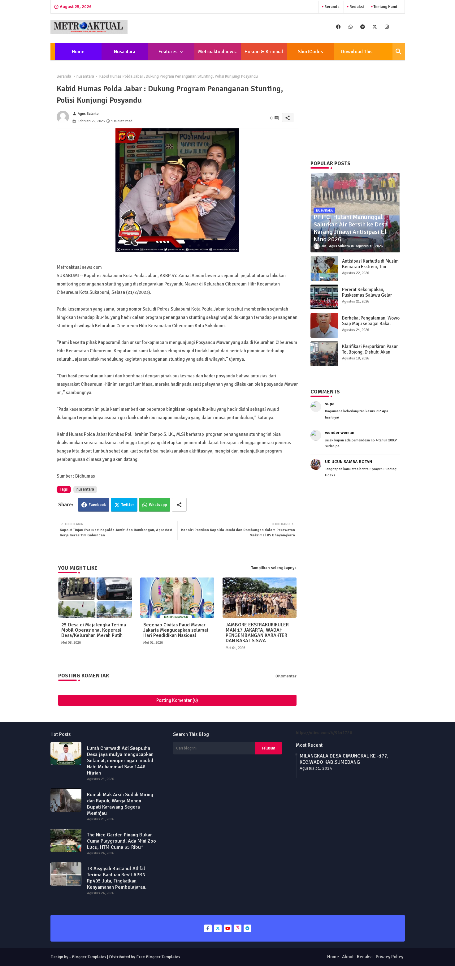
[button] (398, 51)
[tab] (78, 51)
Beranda (331, 6)
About (348, 957)
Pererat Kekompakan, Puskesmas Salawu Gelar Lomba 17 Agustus (367, 295)
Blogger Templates (89, 957)
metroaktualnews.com (217, 54)
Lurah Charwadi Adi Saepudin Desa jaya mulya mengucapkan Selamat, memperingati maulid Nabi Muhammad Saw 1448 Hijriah (120, 760)
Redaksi (356, 6)
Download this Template (356, 54)
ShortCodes (310, 52)
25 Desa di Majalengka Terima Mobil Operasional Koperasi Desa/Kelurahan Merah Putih (93, 630)
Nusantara (124, 52)
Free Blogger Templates (158, 957)
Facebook (97, 504)
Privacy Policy (389, 957)
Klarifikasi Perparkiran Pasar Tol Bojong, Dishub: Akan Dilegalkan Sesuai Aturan (370, 352)
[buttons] (338, 27)
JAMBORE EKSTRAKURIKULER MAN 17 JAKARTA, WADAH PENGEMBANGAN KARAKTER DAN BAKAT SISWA (257, 632)
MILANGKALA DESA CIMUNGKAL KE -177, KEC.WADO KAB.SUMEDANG (344, 759)
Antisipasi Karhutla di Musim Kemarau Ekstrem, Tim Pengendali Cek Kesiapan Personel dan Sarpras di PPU (370, 269)
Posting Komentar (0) (177, 700)
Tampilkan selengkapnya (274, 567)
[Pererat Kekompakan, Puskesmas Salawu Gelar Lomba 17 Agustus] (324, 297)
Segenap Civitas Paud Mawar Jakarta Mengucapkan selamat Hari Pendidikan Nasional (175, 630)
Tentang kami (385, 6)
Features (167, 52)
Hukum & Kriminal (264, 52)
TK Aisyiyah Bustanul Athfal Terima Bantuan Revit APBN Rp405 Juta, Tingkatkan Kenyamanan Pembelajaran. (116, 877)
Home (78, 52)
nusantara (85, 76)
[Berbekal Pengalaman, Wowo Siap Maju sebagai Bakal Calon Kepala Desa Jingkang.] (324, 325)
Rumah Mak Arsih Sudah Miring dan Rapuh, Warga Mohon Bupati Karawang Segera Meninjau (120, 804)
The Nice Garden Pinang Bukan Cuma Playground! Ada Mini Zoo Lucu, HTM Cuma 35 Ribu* (121, 841)
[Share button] (179, 505)
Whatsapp (158, 504)
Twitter (127, 504)
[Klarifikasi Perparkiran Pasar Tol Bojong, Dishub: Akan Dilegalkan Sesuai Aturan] (324, 353)
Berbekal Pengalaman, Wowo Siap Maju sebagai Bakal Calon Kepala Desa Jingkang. (371, 323)
